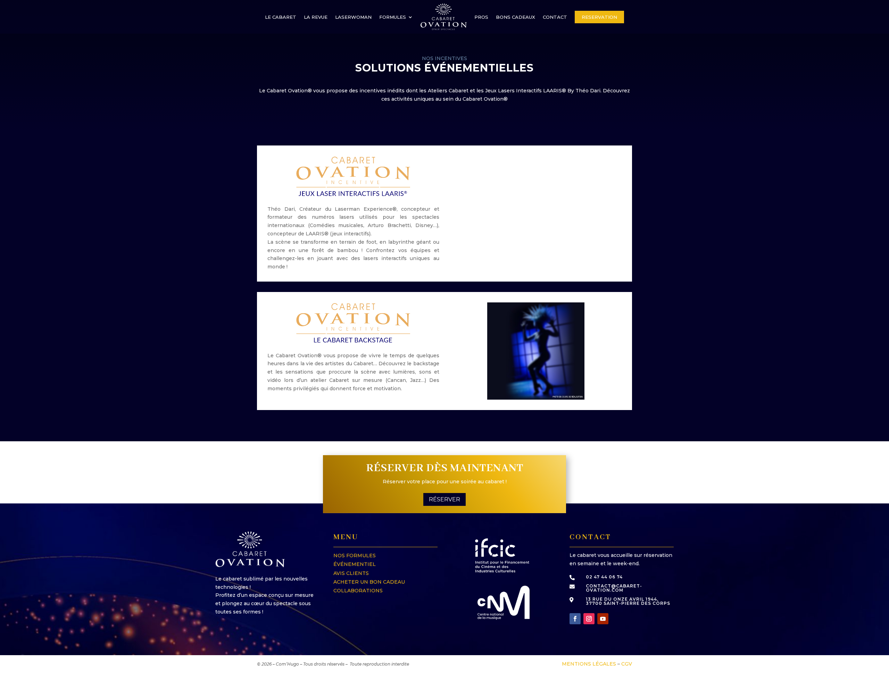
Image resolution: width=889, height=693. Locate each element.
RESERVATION (599, 17)
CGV (626, 664)
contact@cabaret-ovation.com (614, 588)
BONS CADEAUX (515, 17)
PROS (481, 17)
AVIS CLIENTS (351, 573)
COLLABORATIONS (358, 590)
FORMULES (392, 17)
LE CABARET (280, 17)
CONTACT (555, 17)
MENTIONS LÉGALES (589, 664)
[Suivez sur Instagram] (589, 618)
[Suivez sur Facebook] (575, 618)
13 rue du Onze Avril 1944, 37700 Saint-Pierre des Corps (628, 601)
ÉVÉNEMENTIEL (354, 564)
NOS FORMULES (354, 555)
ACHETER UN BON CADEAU (369, 582)
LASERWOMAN (353, 17)
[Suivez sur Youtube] (602, 618)
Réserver (444, 499)
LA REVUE (315, 17)
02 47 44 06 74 (604, 576)
